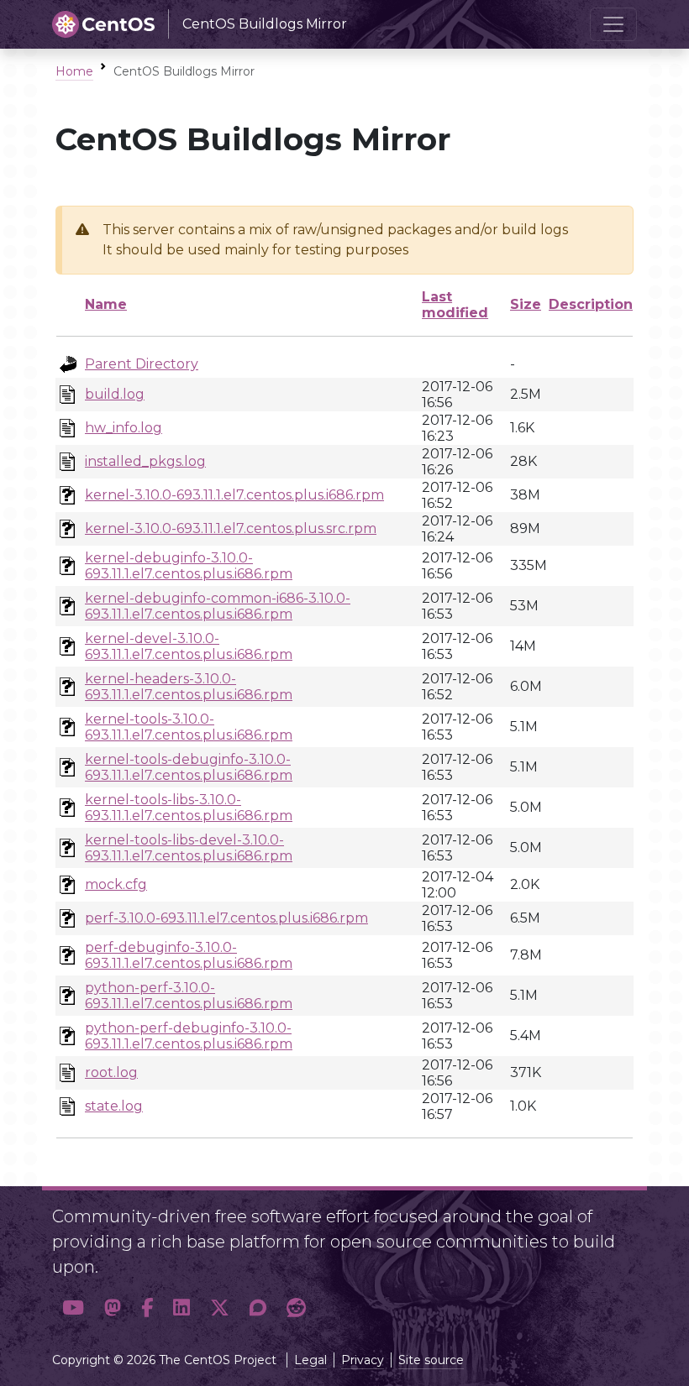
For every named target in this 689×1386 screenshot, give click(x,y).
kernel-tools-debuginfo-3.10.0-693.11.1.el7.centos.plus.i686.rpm (188, 767)
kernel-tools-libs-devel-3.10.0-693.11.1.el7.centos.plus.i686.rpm (188, 848)
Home (74, 71)
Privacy (362, 1360)
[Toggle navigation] (613, 24)
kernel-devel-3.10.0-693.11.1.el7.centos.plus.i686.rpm (188, 646)
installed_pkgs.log (145, 461)
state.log (114, 1106)
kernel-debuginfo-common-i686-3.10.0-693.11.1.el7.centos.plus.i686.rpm (217, 606)
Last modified (455, 305)
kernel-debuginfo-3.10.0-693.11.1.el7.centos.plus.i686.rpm (188, 566)
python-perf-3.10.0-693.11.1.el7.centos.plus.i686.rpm (188, 996)
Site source (431, 1360)
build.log (115, 394)
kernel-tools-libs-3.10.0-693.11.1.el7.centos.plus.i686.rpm (188, 808)
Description (591, 304)
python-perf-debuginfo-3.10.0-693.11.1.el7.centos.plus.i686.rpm (188, 1036)
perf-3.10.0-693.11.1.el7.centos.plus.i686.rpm (226, 918)
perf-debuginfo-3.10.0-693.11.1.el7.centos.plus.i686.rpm (188, 955)
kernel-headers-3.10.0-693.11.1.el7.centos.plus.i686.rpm (188, 687)
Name (106, 304)
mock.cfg (116, 884)
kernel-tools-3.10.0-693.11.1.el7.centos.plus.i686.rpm (188, 727)
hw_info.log (123, 428)
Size (525, 304)
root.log (111, 1072)
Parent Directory (141, 364)
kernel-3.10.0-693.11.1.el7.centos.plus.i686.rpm (234, 495)
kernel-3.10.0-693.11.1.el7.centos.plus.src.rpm (230, 528)
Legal (310, 1360)
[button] (73, 1307)
